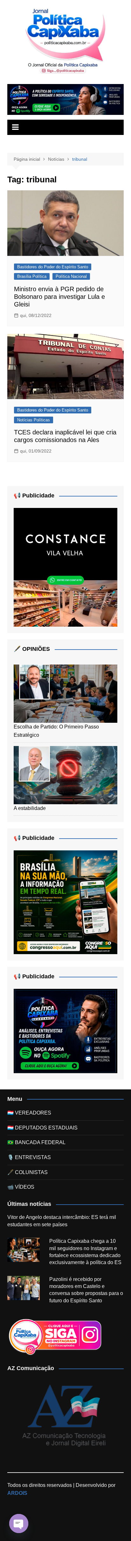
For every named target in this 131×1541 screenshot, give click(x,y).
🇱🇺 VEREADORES (29, 1112)
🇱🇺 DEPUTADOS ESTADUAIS (42, 1127)
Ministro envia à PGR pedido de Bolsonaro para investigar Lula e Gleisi (59, 296)
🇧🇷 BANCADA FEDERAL (36, 1142)
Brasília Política (31, 276)
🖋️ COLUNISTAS (27, 1172)
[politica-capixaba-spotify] (65, 99)
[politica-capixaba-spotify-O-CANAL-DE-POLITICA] (65, 1030)
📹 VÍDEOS (20, 1187)
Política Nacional (71, 276)
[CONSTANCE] (65, 567)
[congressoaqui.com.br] (65, 901)
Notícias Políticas (33, 420)
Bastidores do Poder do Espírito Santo (52, 266)
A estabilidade (30, 808)
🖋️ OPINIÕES (32, 649)
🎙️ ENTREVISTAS (29, 1157)
